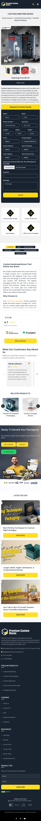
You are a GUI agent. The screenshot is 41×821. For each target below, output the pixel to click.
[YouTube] (25, 818)
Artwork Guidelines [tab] (28, 247)
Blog (4, 713)
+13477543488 (7, 655)
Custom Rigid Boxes (9, 681)
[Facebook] (16, 818)
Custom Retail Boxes (9, 672)
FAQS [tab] (19, 247)
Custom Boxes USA (9, 758)
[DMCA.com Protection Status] (6, 792)
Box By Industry (7, 18)
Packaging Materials (9, 690)
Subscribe (20, 787)
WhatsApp (9, 452)
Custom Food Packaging (10, 676)
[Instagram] (20, 818)
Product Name (27, 138)
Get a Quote (8, 444)
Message (6, 180)
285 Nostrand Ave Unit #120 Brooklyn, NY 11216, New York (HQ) (21, 648)
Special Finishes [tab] (20, 253)
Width (17, 130)
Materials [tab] (17, 250)
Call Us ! (22, 444)
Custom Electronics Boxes (22, 18)
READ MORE (20, 535)
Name (5, 114)
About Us (6, 703)
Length (6, 130)
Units (5, 138)
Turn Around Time (28, 154)
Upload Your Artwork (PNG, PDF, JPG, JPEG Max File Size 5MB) (19, 163)
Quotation (6, 722)
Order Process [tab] (8, 250)
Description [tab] (11, 247)
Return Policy (7, 754)
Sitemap (5, 740)
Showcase (6, 735)
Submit (20, 195)
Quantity (6, 172)
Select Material (8, 146)
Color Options (7, 154)
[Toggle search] (33, 4)
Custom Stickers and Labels (11, 685)
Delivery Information (9, 717)
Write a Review (20, 341)
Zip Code (25, 122)
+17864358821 (7, 659)
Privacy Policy (7, 744)
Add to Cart (21, 83)
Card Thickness (27, 146)
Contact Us (6, 708)
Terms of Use (7, 749)
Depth (30, 130)
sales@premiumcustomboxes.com (12, 652)
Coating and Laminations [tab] (30, 250)
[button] (7, 70)
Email (24, 114)
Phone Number (8, 122)
